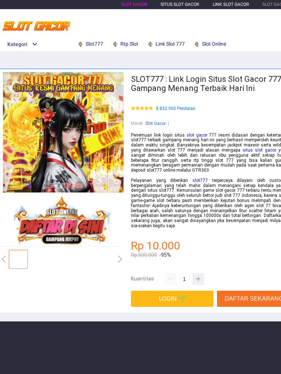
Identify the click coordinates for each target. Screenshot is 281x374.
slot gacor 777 (202, 135)
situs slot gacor (259, 150)
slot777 (200, 180)
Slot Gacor (134, 4)
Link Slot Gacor (231, 4)
